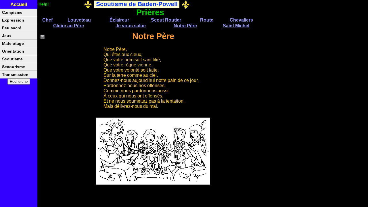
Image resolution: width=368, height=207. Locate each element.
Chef (47, 20)
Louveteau (79, 20)
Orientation (13, 51)
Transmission (15, 74)
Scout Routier (166, 20)
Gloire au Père (68, 25)
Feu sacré (11, 28)
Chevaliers (241, 20)
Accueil (18, 4)
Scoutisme (12, 59)
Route (206, 20)
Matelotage (13, 43)
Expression (13, 20)
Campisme (12, 12)
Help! (44, 4)
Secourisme (13, 67)
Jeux (7, 36)
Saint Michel (236, 25)
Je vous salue (131, 25)
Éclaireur (119, 20)
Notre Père (185, 25)
